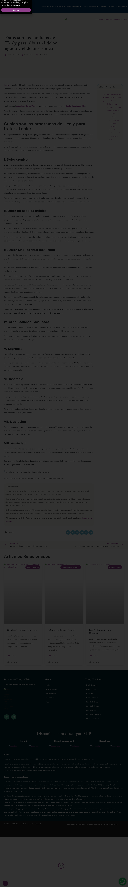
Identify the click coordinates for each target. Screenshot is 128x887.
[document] (64, 443)
